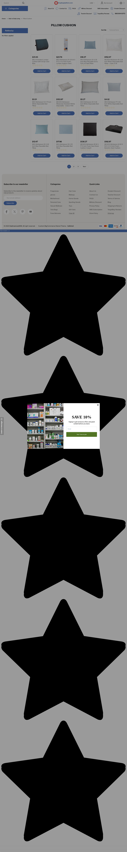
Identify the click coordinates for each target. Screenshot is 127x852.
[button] (2, 426)
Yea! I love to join (82, 434)
